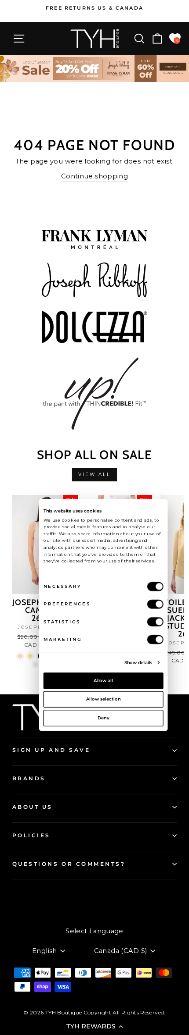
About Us (32, 807)
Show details (138, 662)
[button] (94, 1026)
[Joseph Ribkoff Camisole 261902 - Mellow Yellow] (30, 656)
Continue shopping (94, 176)
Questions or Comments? (69, 864)
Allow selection (103, 698)
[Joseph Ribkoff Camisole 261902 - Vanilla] (35, 664)
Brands (29, 778)
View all (94, 474)
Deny (103, 717)
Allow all (103, 680)
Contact (24, 894)
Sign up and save (51, 750)
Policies (31, 835)
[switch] (155, 603)
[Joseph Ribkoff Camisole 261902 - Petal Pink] (20, 656)
